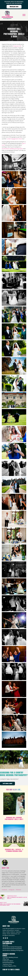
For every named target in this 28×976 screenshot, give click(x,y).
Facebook (4, 889)
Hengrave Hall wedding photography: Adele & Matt (14, 818)
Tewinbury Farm (7, 964)
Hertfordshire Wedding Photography (13, 950)
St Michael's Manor (8, 961)
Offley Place (6, 959)
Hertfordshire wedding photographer (12, 148)
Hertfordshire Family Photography (12, 947)
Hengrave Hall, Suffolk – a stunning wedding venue (14, 850)
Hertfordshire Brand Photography (12, 948)
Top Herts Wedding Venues (10, 957)
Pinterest (18, 889)
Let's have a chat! (7, 783)
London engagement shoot (14, 139)
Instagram (11, 889)
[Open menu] (24, 15)
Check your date (14, 7)
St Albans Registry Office (9, 966)
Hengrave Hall (17, 46)
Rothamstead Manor (8, 962)
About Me (5, 945)
